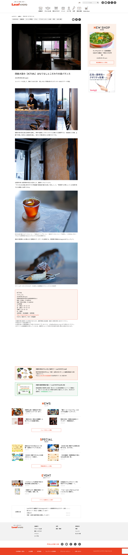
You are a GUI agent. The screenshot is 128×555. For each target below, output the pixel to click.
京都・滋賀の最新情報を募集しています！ (38, 515)
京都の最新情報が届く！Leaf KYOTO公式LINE (50, 385)
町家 (54, 19)
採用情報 (39, 551)
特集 (76, 528)
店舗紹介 (20, 16)
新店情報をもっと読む (102, 62)
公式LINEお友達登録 (45, 376)
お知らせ (29, 513)
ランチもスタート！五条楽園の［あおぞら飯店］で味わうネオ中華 (102, 53)
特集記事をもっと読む (46, 466)
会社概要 (31, 551)
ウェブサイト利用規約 (50, 551)
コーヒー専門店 (29, 19)
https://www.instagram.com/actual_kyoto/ (28, 315)
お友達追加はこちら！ (47, 391)
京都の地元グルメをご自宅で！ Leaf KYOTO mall (51, 369)
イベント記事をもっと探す (46, 500)
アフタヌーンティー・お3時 (45, 19)
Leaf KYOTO (14, 16)
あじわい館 (78, 533)
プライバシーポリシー (65, 551)
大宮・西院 (59, 19)
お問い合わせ (78, 551)
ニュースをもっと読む (46, 430)
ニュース (77, 531)
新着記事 (22, 19)
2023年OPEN (15, 19)
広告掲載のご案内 (20, 551)
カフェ (35, 19)
